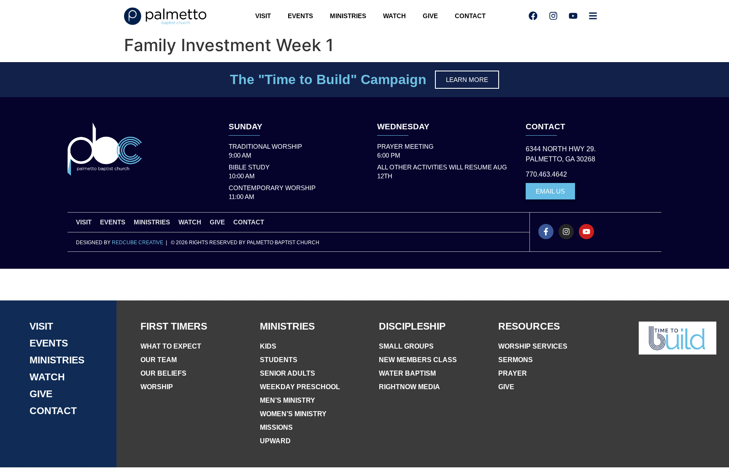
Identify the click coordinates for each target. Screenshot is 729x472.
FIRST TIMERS (173, 326)
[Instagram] (566, 231)
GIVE (430, 15)
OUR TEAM (158, 359)
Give (506, 386)
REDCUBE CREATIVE (137, 243)
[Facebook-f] (546, 231)
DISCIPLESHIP (412, 326)
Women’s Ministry (293, 413)
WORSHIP (156, 386)
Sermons (515, 359)
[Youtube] (586, 231)
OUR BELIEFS (163, 373)
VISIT (263, 15)
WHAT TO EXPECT (170, 346)
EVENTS (300, 15)
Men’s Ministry (287, 400)
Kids (268, 346)
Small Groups (406, 346)
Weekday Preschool (300, 386)
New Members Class (418, 359)
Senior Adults (287, 373)
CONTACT (470, 15)
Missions (276, 427)
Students (278, 359)
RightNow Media (409, 386)
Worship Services (532, 346)
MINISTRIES (348, 15)
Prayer (512, 373)
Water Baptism (407, 373)
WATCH (394, 15)
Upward (275, 441)
